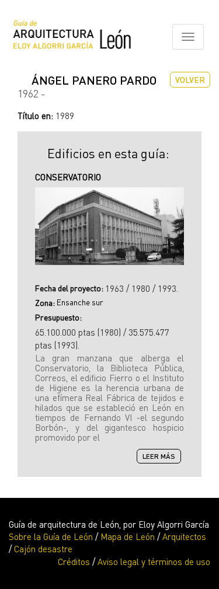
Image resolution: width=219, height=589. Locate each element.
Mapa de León (127, 536)
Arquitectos (184, 536)
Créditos (74, 561)
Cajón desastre (43, 548)
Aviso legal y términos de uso (154, 561)
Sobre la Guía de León (51, 536)
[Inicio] (72, 37)
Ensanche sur (80, 302)
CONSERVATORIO (68, 177)
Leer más (161, 456)
